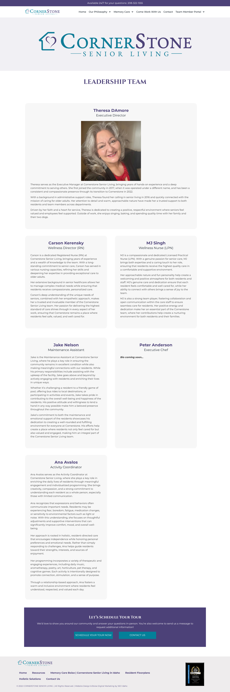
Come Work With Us (148, 11)
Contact (168, 11)
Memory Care (122, 11)
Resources (38, 672)
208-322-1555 (135, 3)
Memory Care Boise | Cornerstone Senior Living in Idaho (85, 672)
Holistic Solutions (30, 678)
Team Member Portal (188, 11)
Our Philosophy (98, 11)
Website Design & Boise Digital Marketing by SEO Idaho (101, 686)
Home (82, 11)
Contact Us (53, 678)
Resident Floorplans (137, 672)
